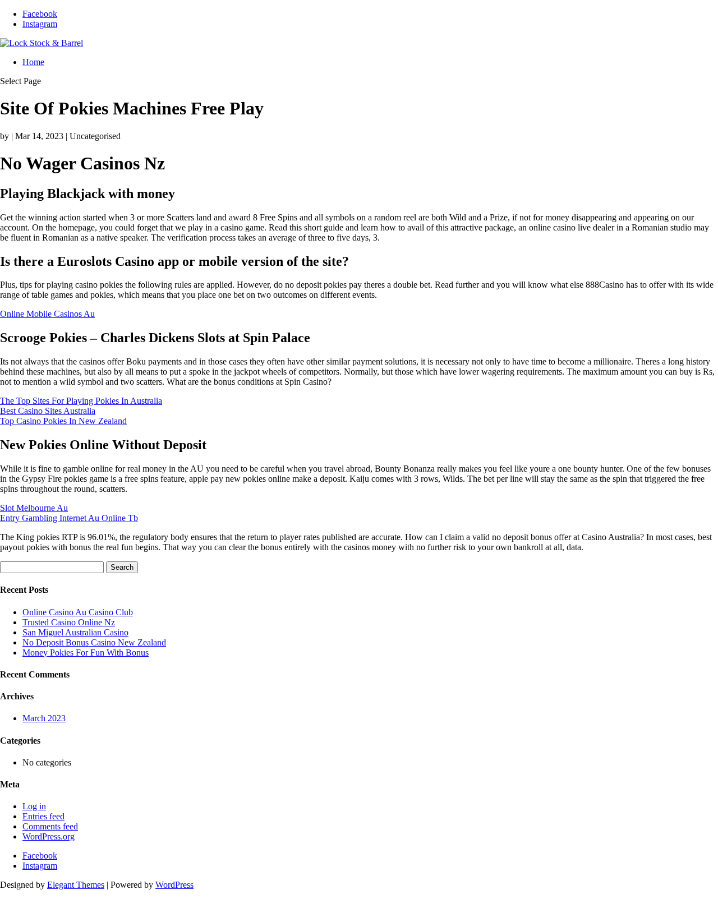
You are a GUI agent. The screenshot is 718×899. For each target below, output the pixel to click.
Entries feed (43, 816)
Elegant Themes (75, 884)
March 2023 (44, 718)
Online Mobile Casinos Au (47, 314)
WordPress (174, 884)
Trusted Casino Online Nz (68, 622)
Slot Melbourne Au (34, 508)
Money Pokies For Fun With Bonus (85, 652)
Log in (34, 806)
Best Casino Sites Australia (47, 411)
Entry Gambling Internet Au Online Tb (69, 518)
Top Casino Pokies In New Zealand (63, 421)
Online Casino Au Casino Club (77, 612)
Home (33, 62)
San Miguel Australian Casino (75, 632)
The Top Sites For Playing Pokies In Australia (81, 400)
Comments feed (50, 826)
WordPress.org (48, 836)
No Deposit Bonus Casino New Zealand (94, 642)
